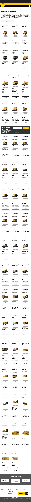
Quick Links (3, 3)
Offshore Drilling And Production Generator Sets (15, 481)
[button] (30, 6)
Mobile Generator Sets (5, 481)
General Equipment (21, 0)
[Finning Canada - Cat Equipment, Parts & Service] (3, 6)
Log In (28, 3)
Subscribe (26, 128)
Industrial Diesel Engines (26, 481)
